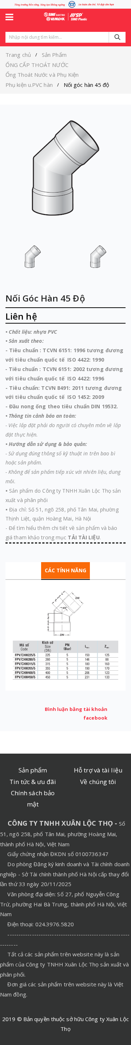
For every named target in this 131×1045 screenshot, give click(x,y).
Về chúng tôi (98, 782)
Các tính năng (65, 570)
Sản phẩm (33, 770)
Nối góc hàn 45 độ (87, 84)
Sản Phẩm (54, 54)
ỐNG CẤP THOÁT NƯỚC (36, 64)
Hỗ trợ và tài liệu (98, 770)
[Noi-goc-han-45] (32, 256)
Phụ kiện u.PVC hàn (29, 84)
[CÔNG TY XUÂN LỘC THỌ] (65, 16)
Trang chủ (18, 54)
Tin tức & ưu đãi (32, 782)
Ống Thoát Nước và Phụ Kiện (42, 74)
